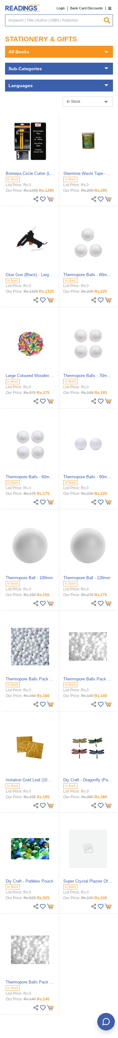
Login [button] (61, 8)
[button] (109, 8)
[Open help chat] (106, 1021)
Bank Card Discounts (86, 8)
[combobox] (54, 20)
